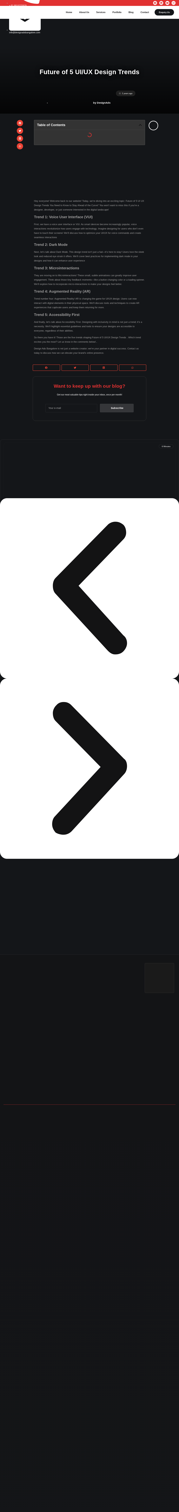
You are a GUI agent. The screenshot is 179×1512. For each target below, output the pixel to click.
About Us (84, 12)
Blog (131, 12)
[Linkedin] (161, 3)
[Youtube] (167, 3)
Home (69, 12)
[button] (125, 93)
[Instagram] (174, 3)
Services (100, 12)
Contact (145, 12)
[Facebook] (155, 3)
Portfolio (117, 12)
